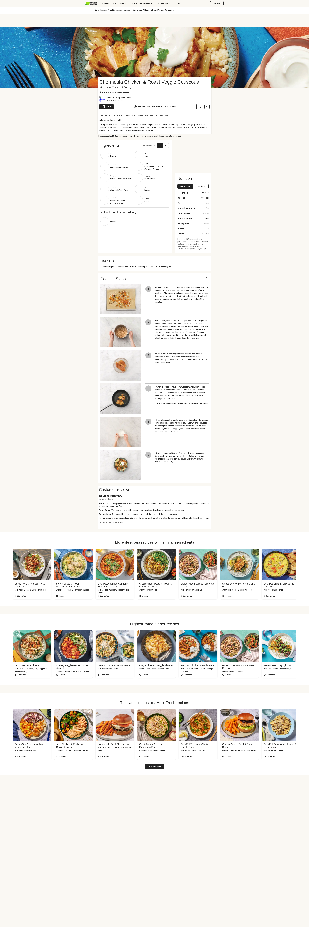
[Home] (96, 10)
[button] (134, 145)
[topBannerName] (154, 20)
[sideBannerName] (193, 155)
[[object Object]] (200, 106)
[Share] (207, 106)
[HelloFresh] (91, 3)
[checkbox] (100, 92)
